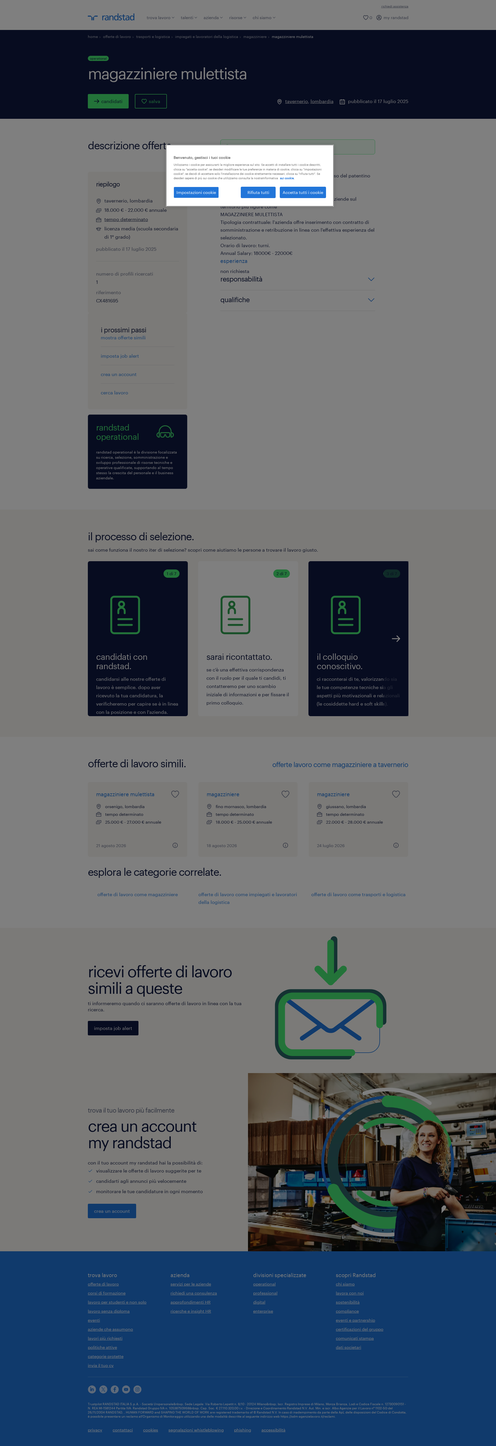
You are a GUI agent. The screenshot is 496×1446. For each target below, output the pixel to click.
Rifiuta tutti (258, 192)
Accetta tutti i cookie (303, 192)
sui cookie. (287, 178)
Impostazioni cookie (196, 192)
